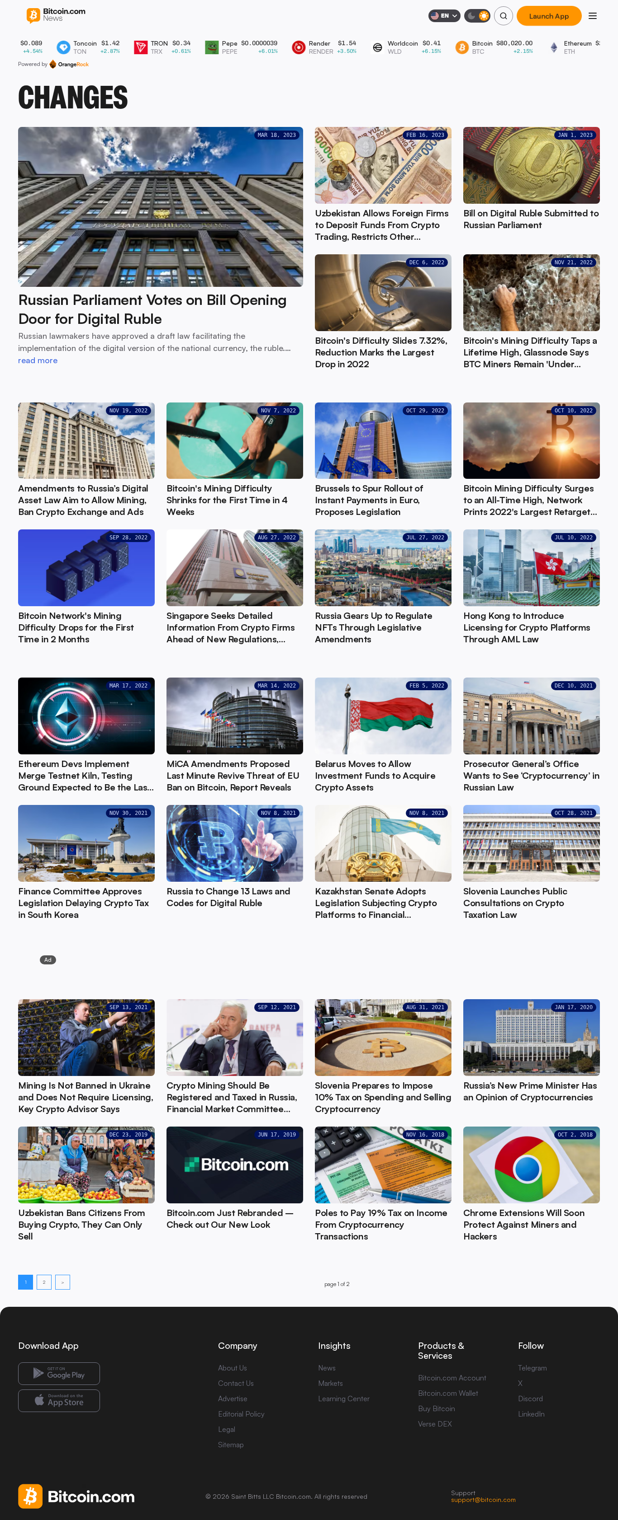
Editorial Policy (241, 1413)
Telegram (532, 1367)
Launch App (549, 15)
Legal (226, 1429)
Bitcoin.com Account (452, 1377)
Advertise (232, 1398)
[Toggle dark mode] (477, 16)
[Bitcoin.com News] (56, 16)
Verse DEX (435, 1423)
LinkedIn (531, 1413)
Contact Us (236, 1383)
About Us (232, 1367)
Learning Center (344, 1398)
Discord (530, 1398)
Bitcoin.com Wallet (448, 1393)
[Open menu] (592, 16)
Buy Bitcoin (436, 1408)
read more (37, 360)
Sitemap (231, 1444)
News (327, 1367)
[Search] (503, 15)
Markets (330, 1383)
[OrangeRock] (69, 64)
